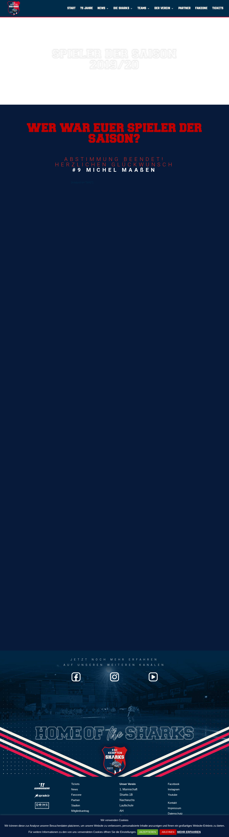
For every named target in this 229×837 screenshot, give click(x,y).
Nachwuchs (127, 800)
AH (122, 810)
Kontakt (172, 802)
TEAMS (141, 8)
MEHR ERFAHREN (189, 831)
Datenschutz (175, 813)
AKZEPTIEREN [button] (147, 832)
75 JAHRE (86, 8)
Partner (75, 800)
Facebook (173, 783)
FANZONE (201, 8)
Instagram (174, 789)
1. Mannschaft (128, 789)
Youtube (172, 794)
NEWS (101, 8)
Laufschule (126, 805)
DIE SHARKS (121, 8)
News (74, 789)
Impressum (174, 808)
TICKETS (217, 8)
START (71, 8)
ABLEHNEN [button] (168, 832)
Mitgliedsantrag (80, 810)
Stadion (75, 805)
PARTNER (184, 8)
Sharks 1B (126, 794)
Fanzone (76, 794)
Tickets (75, 783)
